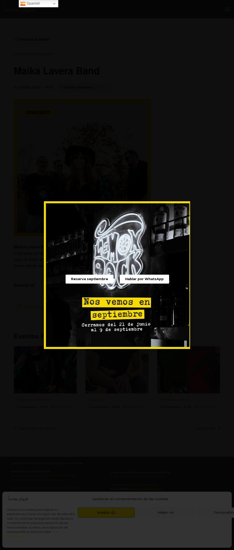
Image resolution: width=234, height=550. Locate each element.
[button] (90, 279)
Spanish (33, 3)
